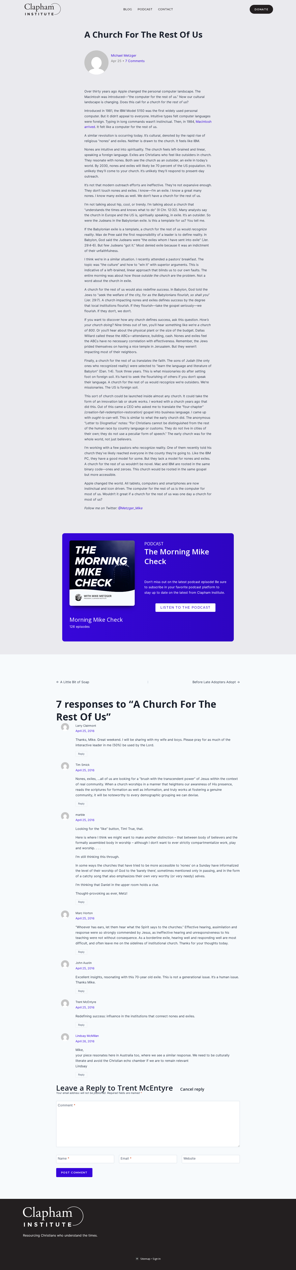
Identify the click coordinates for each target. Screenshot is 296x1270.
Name (63, 1158)
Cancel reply (192, 1089)
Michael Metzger (123, 55)
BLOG (127, 9)
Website (189, 1158)
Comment (66, 1105)
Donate (261, 9)
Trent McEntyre (145, 1088)
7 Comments (135, 61)
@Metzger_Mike (130, 508)
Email (126, 1158)
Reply (81, 753)
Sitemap (145, 1259)
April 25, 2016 (85, 731)
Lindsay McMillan (87, 1035)
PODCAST (145, 9)
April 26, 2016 (85, 1041)
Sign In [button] (157, 1259)
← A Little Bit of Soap (72, 682)
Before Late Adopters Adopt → (216, 682)
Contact (165, 9)
